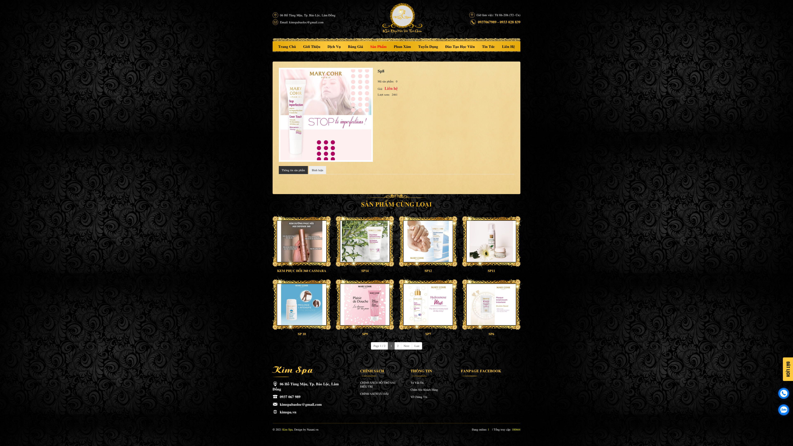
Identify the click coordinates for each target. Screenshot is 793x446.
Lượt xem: (384, 94)
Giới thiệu (311, 46)
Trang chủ (287, 46)
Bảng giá (355, 46)
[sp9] (364, 304)
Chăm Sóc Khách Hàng (424, 389)
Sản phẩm (378, 46)
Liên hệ (508, 46)
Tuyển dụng (428, 46)
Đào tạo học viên (460, 46)
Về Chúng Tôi (419, 397)
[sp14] (364, 241)
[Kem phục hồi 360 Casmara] (301, 241)
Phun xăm (402, 46)
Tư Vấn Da (417, 382)
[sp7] (428, 304)
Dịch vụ (334, 46)
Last (416, 346)
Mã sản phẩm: (386, 81)
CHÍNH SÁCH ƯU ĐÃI (374, 393)
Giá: (380, 88)
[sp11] (491, 241)
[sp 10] (301, 304)
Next (406, 346)
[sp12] (428, 241)
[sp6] (491, 304)
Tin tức (488, 46)
